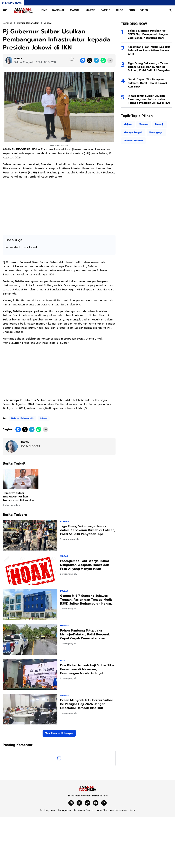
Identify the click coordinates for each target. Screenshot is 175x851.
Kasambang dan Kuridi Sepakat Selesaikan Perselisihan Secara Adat (149, 50)
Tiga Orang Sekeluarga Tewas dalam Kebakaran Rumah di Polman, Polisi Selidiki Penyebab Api (87, 530)
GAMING (105, 10)
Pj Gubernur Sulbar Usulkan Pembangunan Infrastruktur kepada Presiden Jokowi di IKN (149, 99)
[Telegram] (96, 60)
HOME (43, 10)
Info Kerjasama (118, 810)
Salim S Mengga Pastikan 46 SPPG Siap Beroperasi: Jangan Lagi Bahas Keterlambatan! (148, 34)
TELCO (119, 10)
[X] (89, 60)
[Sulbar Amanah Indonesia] (87, 790)
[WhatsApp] (103, 60)
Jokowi (44, 418)
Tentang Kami (47, 810)
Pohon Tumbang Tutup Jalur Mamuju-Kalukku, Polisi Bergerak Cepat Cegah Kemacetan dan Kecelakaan (85, 635)
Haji (62, 660)
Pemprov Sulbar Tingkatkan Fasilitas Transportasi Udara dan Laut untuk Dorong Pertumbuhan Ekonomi (18, 496)
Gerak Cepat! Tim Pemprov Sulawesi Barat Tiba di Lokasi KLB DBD (147, 83)
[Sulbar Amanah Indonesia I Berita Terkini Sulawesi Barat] (23, 11)
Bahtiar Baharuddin (22, 418)
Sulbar (64, 556)
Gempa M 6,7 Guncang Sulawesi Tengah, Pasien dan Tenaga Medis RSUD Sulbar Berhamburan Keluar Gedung (86, 600)
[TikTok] (87, 803)
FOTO (132, 10)
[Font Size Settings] (71, 60)
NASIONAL (58, 10)
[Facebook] (82, 60)
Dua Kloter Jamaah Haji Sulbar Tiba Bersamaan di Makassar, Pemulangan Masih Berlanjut (87, 669)
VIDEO (144, 10)
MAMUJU (75, 10)
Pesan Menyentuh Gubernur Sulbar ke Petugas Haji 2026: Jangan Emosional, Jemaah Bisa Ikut (86, 704)
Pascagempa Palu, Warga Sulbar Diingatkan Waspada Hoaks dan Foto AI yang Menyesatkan (84, 565)
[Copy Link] (110, 60)
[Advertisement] (59, 205)
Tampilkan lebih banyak (59, 733)
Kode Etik (101, 810)
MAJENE (90, 10)
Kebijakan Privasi (83, 810)
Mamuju (64, 625)
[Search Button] (170, 10)
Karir (132, 810)
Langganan (64, 810)
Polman (64, 521)
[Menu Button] (4, 10)
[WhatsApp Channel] (104, 803)
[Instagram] (71, 803)
